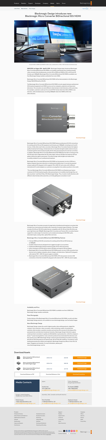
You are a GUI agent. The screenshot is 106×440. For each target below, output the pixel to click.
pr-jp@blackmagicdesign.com (51, 390)
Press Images (32, 8)
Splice (58, 3)
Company (45, 3)
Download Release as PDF (27, 374)
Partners (82, 417)
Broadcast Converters (40, 415)
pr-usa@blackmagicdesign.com (51, 403)
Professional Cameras (18, 413)
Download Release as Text (53, 374)
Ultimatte (16, 419)
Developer (38, 3)
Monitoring (38, 417)
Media (52, 3)
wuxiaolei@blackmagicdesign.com (78, 390)
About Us (82, 415)
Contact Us (60, 417)
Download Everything (79, 374)
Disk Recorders (17, 421)
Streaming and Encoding (41, 425)
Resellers (23, 3)
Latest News (17, 8)
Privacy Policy (83, 421)
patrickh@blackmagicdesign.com (25, 403)
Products (16, 3)
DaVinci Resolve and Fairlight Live (20, 415)
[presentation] (16, 41)
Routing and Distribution (41, 423)
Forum (63, 3)
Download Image (80, 137)
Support (30, 3)
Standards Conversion (40, 413)
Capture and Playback (18, 423)
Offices (82, 413)
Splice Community (62, 423)
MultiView (38, 421)
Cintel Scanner (17, 425)
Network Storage (39, 419)
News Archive (24, 8)
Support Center (61, 415)
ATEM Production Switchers (19, 417)
